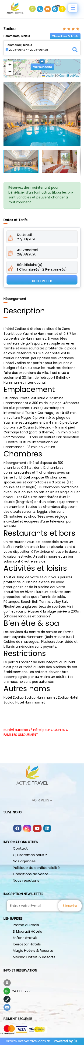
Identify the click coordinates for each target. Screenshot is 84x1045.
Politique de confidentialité (36, 867)
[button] (42, 63)
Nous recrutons (26, 880)
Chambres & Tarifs (65, 36)
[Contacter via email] (48, 9)
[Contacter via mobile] (40, 9)
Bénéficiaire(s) (29, 265)
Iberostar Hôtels (27, 944)
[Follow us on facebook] (17, 828)
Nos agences (24, 861)
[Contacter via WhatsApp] (33, 9)
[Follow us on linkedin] (47, 828)
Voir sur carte (42, 67)
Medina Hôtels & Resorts (34, 957)
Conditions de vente (31, 873)
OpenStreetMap (69, 75)
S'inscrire (70, 905)
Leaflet (49, 75)
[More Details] (62, 9)
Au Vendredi (27, 250)
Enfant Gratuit (25, 937)
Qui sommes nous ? (30, 854)
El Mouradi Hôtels (27, 931)
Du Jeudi (24, 235)
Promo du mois (26, 924)
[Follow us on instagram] (27, 828)
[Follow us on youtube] (37, 828)
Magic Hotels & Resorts (33, 950)
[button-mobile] (72, 8)
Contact (20, 848)
